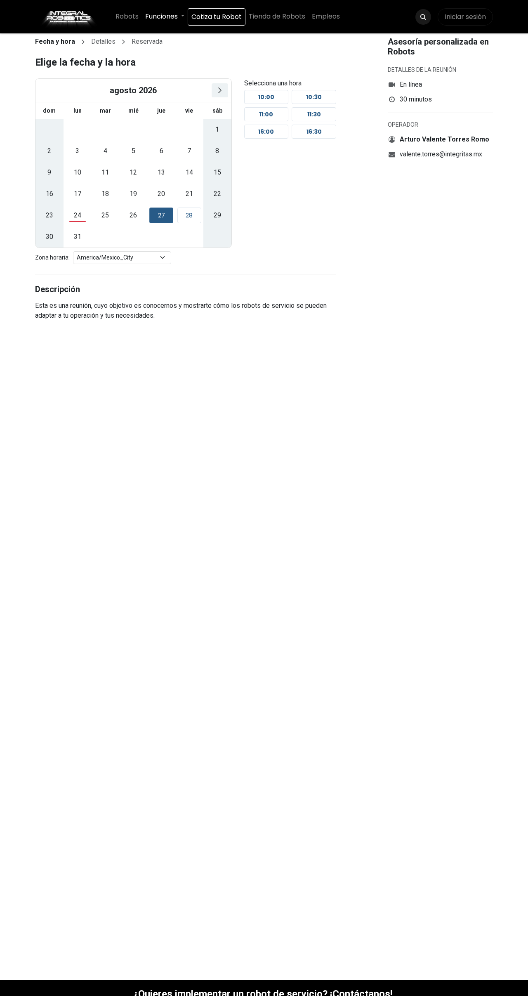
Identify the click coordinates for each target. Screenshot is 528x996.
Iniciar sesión (465, 16)
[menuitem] (127, 16)
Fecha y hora (55, 41)
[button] (423, 17)
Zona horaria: (52, 257)
